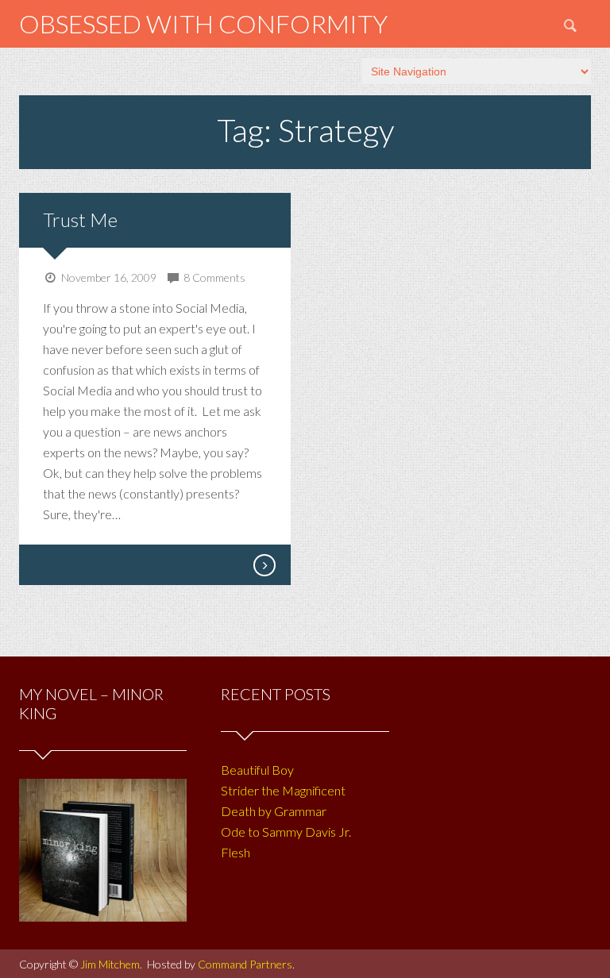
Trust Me (80, 219)
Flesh (235, 852)
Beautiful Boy (257, 769)
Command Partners (245, 964)
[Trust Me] (264, 565)
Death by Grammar (273, 810)
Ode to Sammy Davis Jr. (286, 831)
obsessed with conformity (203, 23)
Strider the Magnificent (283, 790)
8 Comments (214, 277)
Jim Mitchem (110, 964)
